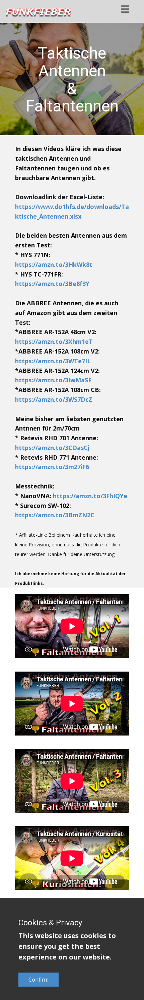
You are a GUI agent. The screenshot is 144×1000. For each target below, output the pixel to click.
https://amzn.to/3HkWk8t (53, 264)
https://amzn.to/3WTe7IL (53, 361)
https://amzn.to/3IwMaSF (53, 380)
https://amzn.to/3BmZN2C (54, 515)
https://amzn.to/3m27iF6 (52, 467)
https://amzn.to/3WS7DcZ (53, 399)
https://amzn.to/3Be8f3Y (52, 284)
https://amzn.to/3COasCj (52, 448)
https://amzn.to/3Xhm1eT (54, 341)
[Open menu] (125, 9)
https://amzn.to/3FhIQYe (90, 496)
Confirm (38, 979)
